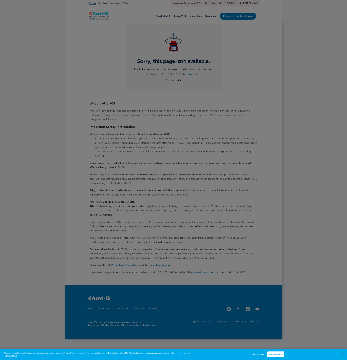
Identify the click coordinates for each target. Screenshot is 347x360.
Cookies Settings (257, 354)
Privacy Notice (11, 355)
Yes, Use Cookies (276, 354)
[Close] (343, 354)
